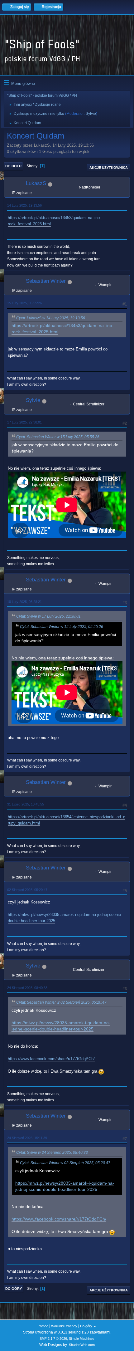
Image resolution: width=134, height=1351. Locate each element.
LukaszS (36, 183)
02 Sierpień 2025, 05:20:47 (27, 890)
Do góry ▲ (88, 1326)
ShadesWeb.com (82, 1345)
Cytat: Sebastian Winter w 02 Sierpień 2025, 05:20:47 (61, 1002)
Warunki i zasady (64, 1326)
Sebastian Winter (46, 281)
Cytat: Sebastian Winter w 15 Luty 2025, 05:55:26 (57, 437)
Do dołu (13, 166)
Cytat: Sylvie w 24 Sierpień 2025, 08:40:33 (52, 1152)
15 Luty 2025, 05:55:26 (24, 303)
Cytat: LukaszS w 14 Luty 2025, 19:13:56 (50, 318)
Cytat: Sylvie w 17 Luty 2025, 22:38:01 (48, 616)
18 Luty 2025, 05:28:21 (24, 602)
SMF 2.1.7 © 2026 (53, 1338)
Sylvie (91, 113)
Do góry (13, 1288)
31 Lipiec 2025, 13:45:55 (25, 804)
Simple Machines (81, 1338)
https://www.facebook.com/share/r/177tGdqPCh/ (51, 1058)
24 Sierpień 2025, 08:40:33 (27, 988)
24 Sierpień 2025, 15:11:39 (27, 1138)
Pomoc (43, 1326)
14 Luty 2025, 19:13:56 (24, 205)
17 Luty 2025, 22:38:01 (24, 422)
